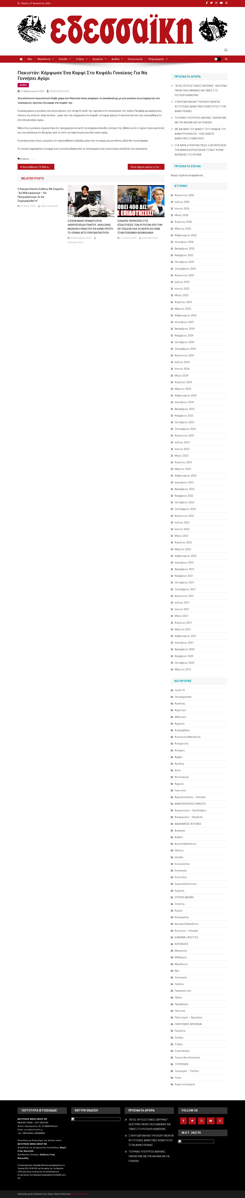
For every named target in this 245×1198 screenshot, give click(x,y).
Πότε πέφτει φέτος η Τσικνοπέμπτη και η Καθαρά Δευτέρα (147, 167)
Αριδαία (179, 763)
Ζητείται (180, 904)
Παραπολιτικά (183, 990)
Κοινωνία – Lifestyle (186, 930)
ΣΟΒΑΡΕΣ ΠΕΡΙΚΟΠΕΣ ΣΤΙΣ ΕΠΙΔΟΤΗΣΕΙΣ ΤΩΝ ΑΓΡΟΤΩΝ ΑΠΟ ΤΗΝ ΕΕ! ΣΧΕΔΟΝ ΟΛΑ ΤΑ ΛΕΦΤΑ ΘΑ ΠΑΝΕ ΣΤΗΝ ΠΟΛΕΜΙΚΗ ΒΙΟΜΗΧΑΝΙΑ (139, 226)
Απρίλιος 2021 (183, 622)
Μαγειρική (181, 950)
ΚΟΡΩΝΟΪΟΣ (182, 944)
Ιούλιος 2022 (182, 522)
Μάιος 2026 (181, 215)
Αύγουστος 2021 (184, 596)
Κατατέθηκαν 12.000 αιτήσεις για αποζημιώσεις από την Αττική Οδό (38, 167)
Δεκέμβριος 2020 (185, 649)
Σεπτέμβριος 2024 (185, 348)
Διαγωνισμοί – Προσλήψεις (191, 810)
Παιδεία (179, 984)
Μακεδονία (44, 59)
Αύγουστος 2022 (184, 515)
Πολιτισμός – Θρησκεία (188, 1017)
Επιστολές (181, 877)
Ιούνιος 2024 (182, 368)
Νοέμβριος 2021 (184, 575)
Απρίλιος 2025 (183, 302)
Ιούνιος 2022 (182, 529)
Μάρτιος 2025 (183, 308)
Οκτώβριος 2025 (184, 261)
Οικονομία (181, 977)
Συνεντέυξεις (182, 1050)
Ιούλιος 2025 (182, 282)
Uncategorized (183, 696)
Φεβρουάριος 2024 (186, 395)
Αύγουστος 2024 (184, 355)
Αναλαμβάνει (182, 730)
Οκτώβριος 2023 (184, 422)
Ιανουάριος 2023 (184, 482)
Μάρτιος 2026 (183, 228)
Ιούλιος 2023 (182, 442)
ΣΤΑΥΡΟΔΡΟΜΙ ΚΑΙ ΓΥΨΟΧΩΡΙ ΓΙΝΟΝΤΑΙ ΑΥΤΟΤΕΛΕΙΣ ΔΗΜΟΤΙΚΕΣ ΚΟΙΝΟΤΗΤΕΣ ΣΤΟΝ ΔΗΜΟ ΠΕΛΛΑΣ (200, 106)
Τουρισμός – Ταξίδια (187, 1071)
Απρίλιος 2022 (183, 542)
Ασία (177, 770)
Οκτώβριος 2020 (184, 662)
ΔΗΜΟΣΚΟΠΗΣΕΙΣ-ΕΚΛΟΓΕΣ (190, 803)
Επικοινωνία (135, 59)
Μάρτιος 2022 (183, 549)
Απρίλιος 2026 (183, 221)
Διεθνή (115, 59)
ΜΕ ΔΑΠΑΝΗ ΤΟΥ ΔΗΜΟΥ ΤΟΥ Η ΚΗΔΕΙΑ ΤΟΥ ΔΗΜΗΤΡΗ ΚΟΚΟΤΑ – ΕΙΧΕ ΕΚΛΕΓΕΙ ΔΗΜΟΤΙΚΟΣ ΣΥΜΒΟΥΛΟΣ (200, 134)
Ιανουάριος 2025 (184, 322)
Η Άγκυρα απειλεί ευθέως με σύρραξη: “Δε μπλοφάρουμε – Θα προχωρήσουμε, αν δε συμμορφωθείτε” (41, 195)
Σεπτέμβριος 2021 (185, 589)
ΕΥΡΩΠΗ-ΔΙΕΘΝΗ (184, 897)
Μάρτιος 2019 (183, 669)
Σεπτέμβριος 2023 (185, 428)
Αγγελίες (98, 59)
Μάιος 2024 (181, 375)
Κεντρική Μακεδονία (186, 923)
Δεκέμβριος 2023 (185, 409)
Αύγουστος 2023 (184, 435)
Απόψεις (180, 750)
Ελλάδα (63, 59)
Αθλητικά (180, 717)
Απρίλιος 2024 (183, 382)
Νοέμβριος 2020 (184, 656)
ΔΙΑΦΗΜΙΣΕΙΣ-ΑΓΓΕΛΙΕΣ (188, 823)
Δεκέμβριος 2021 (185, 569)
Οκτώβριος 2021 (184, 582)
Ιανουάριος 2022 (184, 562)
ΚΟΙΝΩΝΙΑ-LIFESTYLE (187, 937)
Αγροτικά (180, 710)
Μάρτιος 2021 (183, 629)
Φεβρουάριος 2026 (186, 235)
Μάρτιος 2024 (183, 388)
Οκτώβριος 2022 (184, 502)
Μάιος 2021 (181, 615)
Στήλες (80, 59)
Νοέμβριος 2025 (184, 255)
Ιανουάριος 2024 (184, 402)
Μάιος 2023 (181, 455)
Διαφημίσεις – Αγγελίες (189, 817)
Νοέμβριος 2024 (184, 335)
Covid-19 (180, 690)
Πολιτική (180, 1010)
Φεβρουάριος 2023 (186, 475)
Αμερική (179, 723)
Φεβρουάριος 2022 (186, 555)
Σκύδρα (179, 1037)
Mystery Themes (79, 1194)
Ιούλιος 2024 (182, 362)
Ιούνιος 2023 (182, 449)
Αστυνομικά (182, 777)
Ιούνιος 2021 (182, 609)
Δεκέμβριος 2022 (185, 489)
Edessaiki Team (75, 242)
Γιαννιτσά (180, 790)
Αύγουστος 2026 (184, 195)
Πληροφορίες (156, 59)
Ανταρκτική (181, 743)
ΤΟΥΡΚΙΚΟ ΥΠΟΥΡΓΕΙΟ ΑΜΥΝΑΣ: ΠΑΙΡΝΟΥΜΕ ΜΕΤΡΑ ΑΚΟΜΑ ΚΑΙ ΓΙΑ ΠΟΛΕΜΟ (201, 120)
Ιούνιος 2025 (182, 288)
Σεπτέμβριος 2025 (185, 268)
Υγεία (178, 1077)
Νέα (30, 59)
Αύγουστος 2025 (184, 275)
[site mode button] (217, 59)
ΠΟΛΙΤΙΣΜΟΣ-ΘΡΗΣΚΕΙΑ (188, 1024)
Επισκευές (181, 870)
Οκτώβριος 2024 (184, 342)
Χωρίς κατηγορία (185, 1084)
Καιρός (179, 910)
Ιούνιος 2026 (182, 208)
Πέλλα (178, 997)
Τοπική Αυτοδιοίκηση (187, 1057)
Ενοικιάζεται (182, 863)
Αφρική (179, 783)
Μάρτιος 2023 (183, 469)
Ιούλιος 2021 (182, 602)
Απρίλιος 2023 (183, 462)
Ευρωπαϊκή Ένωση (186, 883)
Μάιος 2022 (181, 535)
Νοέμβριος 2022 (184, 495)
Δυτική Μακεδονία (185, 843)
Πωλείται (180, 1030)
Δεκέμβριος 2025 (185, 248)
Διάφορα (180, 830)
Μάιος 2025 (181, 295)
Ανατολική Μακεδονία (187, 737)
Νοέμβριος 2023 (184, 415)
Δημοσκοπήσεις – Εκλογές (190, 797)
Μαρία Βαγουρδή (59, 91)
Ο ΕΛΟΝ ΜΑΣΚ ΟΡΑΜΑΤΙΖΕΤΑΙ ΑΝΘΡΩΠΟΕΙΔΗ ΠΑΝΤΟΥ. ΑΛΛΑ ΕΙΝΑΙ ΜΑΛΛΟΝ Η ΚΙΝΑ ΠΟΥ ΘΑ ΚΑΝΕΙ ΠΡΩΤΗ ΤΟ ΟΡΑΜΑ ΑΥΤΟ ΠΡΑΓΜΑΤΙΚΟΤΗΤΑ (90, 226)
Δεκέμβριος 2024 (185, 328)
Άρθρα (178, 757)
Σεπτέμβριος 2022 (185, 509)
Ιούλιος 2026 (182, 201)
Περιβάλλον (181, 1004)
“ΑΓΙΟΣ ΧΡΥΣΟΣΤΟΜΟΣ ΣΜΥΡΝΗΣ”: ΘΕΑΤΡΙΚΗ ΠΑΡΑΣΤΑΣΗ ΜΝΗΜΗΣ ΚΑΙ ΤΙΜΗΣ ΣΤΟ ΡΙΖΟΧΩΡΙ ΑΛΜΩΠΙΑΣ (201, 90)
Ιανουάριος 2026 (184, 241)
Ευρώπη (179, 890)
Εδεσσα (179, 850)
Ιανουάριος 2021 (184, 642)
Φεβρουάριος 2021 (186, 636)
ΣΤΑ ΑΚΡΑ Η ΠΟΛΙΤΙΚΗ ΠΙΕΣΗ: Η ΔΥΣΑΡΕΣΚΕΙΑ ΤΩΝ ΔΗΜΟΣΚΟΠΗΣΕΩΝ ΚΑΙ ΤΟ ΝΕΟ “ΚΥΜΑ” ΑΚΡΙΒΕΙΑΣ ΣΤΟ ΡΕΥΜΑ (200, 150)
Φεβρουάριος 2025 (186, 315)
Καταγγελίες (182, 917)
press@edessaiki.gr (33, 1129)
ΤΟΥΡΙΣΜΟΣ (182, 1064)
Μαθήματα (181, 957)
